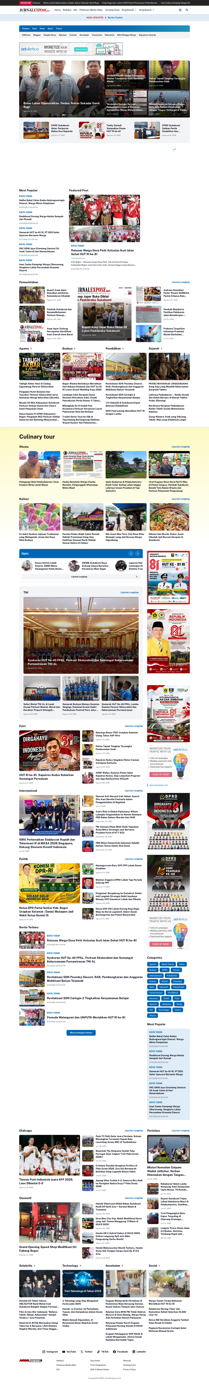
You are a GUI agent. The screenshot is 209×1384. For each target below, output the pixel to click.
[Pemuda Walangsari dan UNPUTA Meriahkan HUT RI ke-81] (32, 1017)
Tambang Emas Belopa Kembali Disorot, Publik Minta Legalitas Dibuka (113, 3)
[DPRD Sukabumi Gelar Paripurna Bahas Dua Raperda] (36, 130)
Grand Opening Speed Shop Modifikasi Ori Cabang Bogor (47, 1248)
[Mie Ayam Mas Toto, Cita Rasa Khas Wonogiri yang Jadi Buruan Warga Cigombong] (126, 517)
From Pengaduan (98, 1365)
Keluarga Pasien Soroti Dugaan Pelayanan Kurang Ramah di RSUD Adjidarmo (124, 1326)
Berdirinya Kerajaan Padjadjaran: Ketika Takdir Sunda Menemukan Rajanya (166, 408)
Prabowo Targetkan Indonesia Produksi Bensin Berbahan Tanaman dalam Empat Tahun (176, 331)
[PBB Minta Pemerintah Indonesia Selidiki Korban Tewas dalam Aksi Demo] (88, 846)
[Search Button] (187, 10)
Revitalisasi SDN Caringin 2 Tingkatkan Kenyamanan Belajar (123, 396)
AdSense (26, 35)
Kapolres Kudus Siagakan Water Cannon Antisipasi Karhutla (117, 761)
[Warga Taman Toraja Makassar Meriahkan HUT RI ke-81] (169, 1283)
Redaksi (67, 10)
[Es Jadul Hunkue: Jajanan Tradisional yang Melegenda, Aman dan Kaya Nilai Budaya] (39, 517)
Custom (73, 35)
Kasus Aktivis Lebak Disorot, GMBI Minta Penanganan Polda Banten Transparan (49, 566)
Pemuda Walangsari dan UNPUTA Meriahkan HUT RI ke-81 (86, 1017)
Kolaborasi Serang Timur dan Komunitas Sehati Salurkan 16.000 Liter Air (167, 1312)
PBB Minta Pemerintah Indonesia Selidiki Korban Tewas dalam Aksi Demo (117, 844)
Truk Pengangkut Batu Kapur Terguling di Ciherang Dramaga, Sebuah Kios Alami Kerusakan (173, 1216)
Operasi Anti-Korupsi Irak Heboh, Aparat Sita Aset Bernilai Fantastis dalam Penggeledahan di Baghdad (117, 799)
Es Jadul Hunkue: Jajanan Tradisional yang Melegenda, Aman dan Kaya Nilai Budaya (39, 537)
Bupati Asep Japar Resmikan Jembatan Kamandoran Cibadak (58, 293)
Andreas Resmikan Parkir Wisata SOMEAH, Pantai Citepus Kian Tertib (177, 293)
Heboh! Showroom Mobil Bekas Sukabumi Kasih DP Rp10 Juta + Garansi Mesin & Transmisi (118, 1206)
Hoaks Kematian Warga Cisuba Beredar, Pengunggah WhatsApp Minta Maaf (80, 485)
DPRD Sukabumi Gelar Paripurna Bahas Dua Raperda (62, 128)
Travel (59, 28)
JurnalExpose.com (112, 1378)
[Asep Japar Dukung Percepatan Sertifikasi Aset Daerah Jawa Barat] (32, 333)
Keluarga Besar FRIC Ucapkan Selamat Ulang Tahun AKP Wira (117, 734)
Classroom (97, 35)
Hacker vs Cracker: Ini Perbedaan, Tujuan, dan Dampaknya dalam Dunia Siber (82, 1312)
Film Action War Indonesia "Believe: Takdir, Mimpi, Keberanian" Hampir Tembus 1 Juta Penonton (38, 1315)
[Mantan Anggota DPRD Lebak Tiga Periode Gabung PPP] (88, 883)
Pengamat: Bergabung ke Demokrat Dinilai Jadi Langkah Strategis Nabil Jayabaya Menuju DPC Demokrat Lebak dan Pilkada (119, 896)
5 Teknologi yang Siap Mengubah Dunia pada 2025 (80, 1302)
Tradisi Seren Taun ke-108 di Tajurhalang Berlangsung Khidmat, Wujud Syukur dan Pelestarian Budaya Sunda (81, 419)
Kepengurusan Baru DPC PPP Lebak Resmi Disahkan (118, 867)
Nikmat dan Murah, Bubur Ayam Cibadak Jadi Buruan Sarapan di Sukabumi (166, 537)
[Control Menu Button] (180, 10)
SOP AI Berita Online (99, 1369)
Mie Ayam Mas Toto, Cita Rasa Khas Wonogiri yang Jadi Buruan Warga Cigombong (125, 537)
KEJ (75, 10)
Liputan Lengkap (181, 282)
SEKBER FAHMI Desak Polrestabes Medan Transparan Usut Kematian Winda (126, 78)
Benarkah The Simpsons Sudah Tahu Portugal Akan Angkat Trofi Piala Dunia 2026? (117, 1154)
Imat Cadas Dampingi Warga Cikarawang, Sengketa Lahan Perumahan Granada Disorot (58, 105)
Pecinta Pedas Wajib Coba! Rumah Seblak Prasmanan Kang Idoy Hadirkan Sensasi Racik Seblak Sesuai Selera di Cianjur (80, 538)
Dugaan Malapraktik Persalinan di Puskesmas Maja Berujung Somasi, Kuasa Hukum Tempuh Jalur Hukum (125, 1303)
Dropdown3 (145, 10)
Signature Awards (147, 35)
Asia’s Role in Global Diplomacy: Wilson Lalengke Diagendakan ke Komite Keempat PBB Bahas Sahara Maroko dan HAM (119, 814)
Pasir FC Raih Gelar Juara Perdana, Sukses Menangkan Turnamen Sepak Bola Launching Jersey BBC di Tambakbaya (118, 1139)
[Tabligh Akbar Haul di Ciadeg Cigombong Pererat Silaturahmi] (39, 366)
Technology (70, 1265)
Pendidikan (113, 348)
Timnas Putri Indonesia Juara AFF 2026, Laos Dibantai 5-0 (46, 1181)
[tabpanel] (61, 88)
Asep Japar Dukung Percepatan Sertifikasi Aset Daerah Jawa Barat (60, 331)
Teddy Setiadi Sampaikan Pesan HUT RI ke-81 (116, 128)
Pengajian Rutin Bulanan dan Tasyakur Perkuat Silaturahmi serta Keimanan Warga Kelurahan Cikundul (39, 394)
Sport (50, 28)
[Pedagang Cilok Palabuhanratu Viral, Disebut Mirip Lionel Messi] (39, 465)
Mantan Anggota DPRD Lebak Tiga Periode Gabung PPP (119, 881)
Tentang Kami (112, 10)
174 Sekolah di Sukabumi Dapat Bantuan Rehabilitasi (123, 404)
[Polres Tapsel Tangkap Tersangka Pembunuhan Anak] (168, 74)
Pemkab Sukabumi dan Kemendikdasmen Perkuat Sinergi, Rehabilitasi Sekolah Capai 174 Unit (59, 312)
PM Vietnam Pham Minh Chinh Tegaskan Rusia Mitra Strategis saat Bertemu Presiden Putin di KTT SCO (117, 829)
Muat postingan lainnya (81, 1033)
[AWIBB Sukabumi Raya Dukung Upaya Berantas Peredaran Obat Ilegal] (74, 566)
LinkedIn (141, 1351)
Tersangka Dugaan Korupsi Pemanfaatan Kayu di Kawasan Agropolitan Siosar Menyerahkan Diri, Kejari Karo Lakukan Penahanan (124, 107)
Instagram (52, 1351)
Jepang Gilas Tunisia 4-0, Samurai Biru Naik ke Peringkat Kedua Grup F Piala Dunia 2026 (119, 1183)
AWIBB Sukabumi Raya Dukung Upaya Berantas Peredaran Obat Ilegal (95, 566)
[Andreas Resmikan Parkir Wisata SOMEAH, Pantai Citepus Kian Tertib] (148, 295)
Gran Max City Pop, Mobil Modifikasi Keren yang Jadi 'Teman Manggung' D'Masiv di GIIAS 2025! (119, 1221)
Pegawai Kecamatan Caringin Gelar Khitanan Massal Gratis (168, 1329)
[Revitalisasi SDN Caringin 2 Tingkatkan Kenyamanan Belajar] (32, 997)
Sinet (42, 28)
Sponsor (63, 35)
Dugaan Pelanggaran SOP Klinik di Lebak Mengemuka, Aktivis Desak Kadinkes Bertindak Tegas (124, 1337)
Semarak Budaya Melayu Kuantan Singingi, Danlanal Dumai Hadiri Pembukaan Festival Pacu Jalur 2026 (81, 707)
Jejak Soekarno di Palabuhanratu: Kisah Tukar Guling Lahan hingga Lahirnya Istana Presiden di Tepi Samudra (124, 486)
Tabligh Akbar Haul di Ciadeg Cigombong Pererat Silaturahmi (36, 385)
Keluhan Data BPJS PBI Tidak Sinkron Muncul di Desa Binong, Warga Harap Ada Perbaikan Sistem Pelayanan (126, 1315)
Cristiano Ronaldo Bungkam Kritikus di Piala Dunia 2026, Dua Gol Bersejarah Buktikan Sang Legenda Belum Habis (116, 1168)
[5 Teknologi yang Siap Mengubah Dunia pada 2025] (83, 1283)
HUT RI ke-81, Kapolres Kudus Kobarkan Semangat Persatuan (46, 776)
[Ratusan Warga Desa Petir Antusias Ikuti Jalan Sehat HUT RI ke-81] (104, 218)
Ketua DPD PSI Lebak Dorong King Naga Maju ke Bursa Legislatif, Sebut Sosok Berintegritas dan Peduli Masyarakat (117, 911)
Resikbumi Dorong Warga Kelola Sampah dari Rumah (41, 218)
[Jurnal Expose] (34, 10)
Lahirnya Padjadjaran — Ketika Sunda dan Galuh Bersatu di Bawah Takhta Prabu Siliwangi (169, 397)
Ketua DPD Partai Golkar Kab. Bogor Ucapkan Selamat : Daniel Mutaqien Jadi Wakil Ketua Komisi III (46, 911)
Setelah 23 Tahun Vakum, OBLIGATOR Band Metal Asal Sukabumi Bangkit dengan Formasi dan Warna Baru (38, 1303)
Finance (25, 28)
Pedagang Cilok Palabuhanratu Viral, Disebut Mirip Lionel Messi (39, 483)
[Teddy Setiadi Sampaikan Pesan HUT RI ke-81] (91, 130)
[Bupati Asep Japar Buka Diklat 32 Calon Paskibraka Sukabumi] (104, 313)
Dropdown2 (128, 10)
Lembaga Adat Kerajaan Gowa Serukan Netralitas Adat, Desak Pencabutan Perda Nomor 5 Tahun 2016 (81, 397)
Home (57, 10)
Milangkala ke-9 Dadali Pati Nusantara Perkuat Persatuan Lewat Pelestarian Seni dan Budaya (82, 408)
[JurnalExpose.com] (30, 1360)
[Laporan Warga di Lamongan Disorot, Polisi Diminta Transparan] (121, 566)
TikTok (104, 1351)
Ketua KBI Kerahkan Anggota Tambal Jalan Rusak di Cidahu (169, 1321)
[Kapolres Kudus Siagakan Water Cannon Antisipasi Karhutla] (88, 763)
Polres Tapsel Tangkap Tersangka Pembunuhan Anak (167, 80)
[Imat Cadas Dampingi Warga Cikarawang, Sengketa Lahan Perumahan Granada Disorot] (61, 88)
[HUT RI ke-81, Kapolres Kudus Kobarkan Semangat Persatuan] (49, 750)
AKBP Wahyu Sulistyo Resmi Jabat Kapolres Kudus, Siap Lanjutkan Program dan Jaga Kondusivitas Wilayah (118, 775)
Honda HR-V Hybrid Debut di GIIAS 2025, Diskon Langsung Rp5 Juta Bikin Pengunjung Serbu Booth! (118, 1236)
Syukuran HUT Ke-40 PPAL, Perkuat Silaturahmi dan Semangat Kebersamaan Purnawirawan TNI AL (80, 662)
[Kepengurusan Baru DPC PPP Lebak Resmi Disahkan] (88, 869)
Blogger (37, 35)
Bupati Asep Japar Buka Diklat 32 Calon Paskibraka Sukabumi (104, 329)
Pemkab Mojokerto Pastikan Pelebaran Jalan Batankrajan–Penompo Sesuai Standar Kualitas (174, 312)
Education (109, 35)
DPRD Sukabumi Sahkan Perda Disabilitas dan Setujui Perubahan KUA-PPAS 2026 (172, 128)
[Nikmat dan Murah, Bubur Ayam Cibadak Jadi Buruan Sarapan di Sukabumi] (169, 517)
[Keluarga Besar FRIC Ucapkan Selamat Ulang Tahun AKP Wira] (88, 736)
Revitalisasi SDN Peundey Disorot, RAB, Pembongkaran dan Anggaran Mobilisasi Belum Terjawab (125, 386)
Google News (50, 35)
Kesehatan (113, 1265)
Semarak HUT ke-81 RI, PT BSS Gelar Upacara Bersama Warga (39, 234)
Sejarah (154, 348)
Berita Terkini (115, 17)
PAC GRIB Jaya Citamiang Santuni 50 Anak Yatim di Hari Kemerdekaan (39, 250)
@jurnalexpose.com (159, 785)
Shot (34, 28)
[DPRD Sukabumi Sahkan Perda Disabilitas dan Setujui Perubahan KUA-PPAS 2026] (147, 130)
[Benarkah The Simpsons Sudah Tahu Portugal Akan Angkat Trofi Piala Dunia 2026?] (88, 1156)
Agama (24, 348)
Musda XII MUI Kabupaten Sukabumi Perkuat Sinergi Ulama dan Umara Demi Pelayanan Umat (39, 405)
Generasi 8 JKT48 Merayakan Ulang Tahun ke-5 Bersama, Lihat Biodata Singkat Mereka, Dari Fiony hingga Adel (38, 1326)
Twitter (89, 1351)
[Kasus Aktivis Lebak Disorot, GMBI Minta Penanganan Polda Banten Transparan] (27, 566)
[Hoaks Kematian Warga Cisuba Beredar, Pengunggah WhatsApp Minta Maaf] (83, 465)
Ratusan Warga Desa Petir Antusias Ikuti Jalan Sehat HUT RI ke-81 (102, 252)
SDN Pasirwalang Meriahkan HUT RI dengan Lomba (125, 412)
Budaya (67, 348)
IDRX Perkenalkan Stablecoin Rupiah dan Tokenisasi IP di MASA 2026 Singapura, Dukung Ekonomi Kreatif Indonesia (47, 843)
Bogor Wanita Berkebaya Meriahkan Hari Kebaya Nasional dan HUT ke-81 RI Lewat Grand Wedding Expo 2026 (82, 386)
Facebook (122, 1351)
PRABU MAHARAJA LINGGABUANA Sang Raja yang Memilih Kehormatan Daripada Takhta (168, 386)
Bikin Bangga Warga (126, 35)
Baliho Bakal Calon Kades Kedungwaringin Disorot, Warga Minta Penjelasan (42, 202)
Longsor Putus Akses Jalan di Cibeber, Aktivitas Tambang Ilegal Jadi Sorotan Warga (175, 1231)
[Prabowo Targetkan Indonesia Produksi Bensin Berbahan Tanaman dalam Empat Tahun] (148, 333)
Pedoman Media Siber (91, 10)
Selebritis (25, 1265)
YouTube (71, 1351)
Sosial (153, 1265)
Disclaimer (95, 1360)
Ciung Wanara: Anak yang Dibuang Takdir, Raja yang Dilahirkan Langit (167, 418)
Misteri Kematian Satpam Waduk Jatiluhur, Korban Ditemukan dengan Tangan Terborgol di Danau (168, 107)
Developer (84, 35)
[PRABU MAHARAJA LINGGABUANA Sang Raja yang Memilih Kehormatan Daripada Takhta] (169, 366)
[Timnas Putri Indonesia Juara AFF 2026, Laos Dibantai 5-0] (49, 1155)
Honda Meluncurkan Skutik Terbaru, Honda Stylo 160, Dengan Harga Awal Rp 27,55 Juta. (119, 1251)
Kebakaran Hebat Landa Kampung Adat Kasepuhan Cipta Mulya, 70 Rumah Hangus (175, 1187)
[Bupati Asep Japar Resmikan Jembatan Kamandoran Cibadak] (32, 295)
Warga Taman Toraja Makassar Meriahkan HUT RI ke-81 (165, 1302)
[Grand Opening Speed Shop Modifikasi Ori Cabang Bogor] (49, 1222)
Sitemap (127, 1360)
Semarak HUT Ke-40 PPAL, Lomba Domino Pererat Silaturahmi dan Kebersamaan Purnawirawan (120, 707)
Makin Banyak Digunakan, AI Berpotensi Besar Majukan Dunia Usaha (80, 1323)
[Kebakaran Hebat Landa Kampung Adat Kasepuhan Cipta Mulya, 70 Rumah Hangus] (153, 1188)
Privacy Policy (129, 1369)
